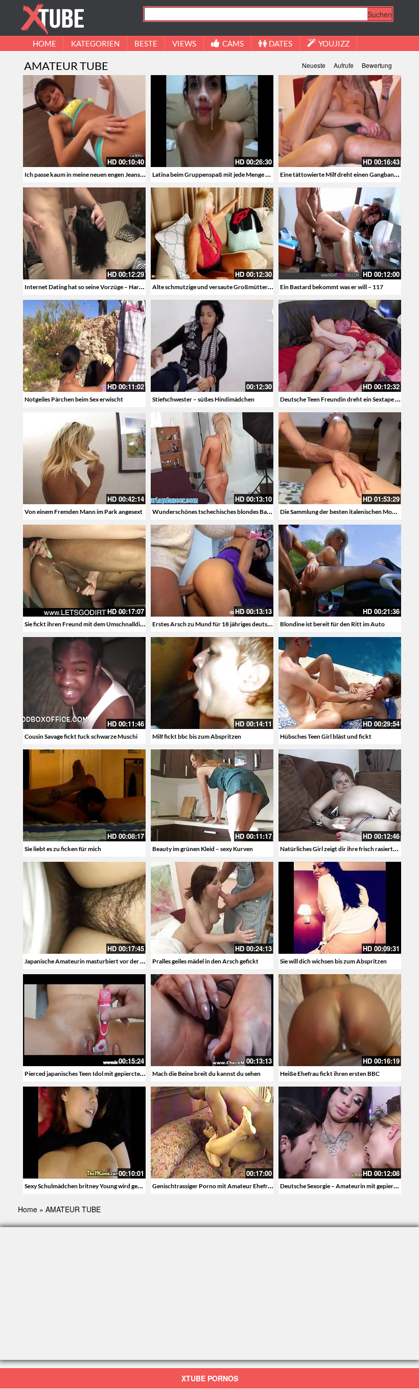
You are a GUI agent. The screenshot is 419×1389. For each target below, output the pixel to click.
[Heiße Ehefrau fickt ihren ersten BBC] (339, 1020)
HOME (44, 43)
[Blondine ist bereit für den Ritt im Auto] (339, 571)
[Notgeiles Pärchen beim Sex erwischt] (84, 346)
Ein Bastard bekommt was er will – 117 (331, 287)
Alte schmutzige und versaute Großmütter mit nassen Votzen (235, 287)
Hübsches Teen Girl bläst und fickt (325, 736)
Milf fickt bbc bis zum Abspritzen (196, 736)
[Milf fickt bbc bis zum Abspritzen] (212, 683)
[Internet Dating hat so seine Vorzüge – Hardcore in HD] (84, 233)
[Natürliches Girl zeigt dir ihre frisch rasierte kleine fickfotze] (339, 795)
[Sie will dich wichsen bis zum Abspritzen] (339, 908)
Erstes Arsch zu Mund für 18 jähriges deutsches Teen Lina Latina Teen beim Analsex (263, 624)
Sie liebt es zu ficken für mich (63, 849)
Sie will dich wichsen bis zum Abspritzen (333, 961)
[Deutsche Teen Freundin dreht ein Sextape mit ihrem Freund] (339, 346)
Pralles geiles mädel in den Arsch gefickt (205, 961)
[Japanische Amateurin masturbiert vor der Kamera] (84, 908)
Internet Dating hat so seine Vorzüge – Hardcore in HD (98, 287)
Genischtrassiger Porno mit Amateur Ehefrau (213, 1186)
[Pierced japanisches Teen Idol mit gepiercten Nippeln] (84, 1020)
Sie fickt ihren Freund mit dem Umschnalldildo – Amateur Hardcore (115, 624)
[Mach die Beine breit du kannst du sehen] (212, 1020)
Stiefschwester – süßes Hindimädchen (203, 399)
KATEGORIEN (95, 43)
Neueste (313, 65)
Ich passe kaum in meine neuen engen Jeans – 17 (89, 174)
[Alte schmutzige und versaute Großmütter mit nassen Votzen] (212, 233)
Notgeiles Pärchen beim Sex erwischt (74, 399)
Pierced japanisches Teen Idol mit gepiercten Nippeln (95, 1073)
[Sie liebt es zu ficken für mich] (84, 795)
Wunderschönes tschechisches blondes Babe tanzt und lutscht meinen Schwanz (259, 511)
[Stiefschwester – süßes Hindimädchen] (212, 346)
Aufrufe (344, 65)
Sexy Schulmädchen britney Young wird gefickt (87, 1186)
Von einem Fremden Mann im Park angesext (84, 511)
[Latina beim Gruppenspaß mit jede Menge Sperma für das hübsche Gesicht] (212, 121)
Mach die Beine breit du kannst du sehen (206, 1073)
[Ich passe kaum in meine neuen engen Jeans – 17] (84, 121)
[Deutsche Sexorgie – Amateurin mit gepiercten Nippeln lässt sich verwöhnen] (339, 1133)
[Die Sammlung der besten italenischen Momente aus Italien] (339, 458)
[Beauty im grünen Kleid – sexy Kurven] (212, 795)
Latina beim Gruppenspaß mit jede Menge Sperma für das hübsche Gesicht (251, 174)
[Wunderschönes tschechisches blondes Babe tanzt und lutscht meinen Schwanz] (212, 458)
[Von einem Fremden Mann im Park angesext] (84, 458)
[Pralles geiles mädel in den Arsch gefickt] (212, 908)
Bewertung (377, 65)
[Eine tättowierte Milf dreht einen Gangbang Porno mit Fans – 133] (339, 121)
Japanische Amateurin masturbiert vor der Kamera (93, 961)
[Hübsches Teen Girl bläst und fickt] (339, 683)
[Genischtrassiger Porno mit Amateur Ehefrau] (212, 1133)
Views (184, 43)
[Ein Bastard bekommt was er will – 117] (339, 233)
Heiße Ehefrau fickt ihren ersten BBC (330, 1073)
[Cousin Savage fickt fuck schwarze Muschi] (84, 683)
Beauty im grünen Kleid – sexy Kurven (202, 849)
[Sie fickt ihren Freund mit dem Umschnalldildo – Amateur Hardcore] (84, 571)
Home (27, 1209)
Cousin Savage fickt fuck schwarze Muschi (81, 736)
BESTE (145, 43)
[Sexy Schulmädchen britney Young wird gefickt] (84, 1131)
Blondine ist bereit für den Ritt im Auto (332, 624)
